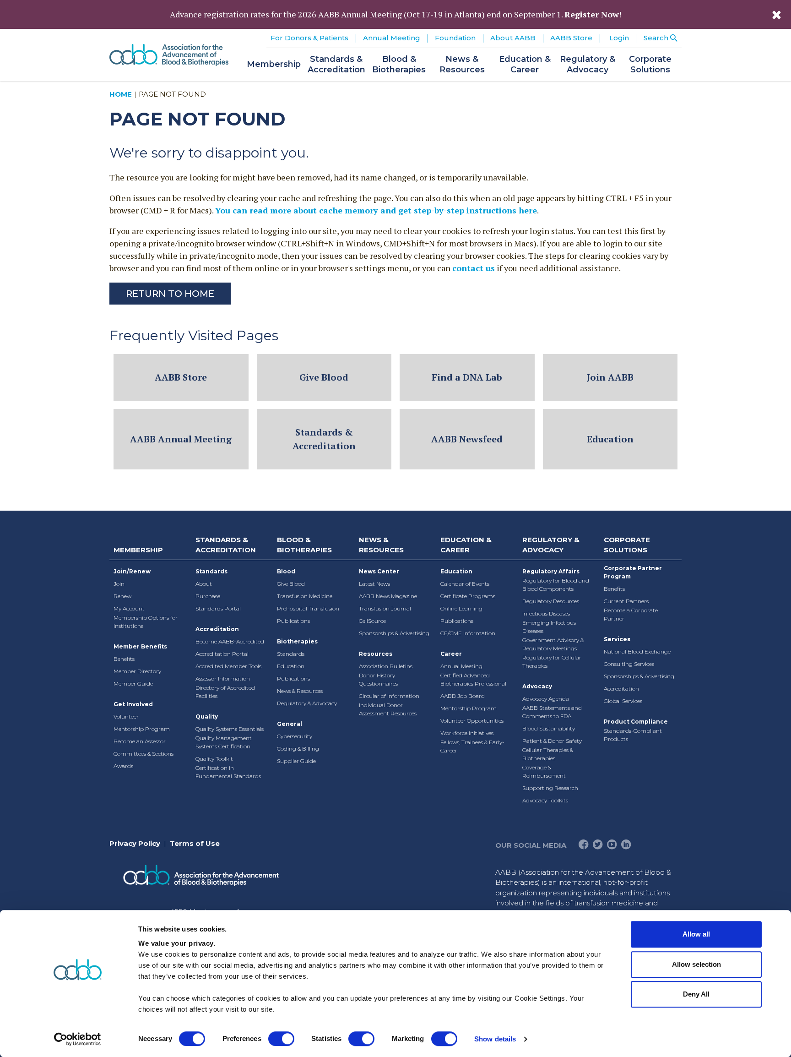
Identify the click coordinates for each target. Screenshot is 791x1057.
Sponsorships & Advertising (394, 633)
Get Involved (133, 704)
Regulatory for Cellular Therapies (551, 661)
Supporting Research (550, 788)
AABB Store (181, 377)
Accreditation (217, 629)
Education (610, 439)
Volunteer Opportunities (472, 720)
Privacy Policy (134, 843)
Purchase (207, 596)
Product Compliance (636, 721)
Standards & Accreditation (324, 439)
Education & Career (466, 545)
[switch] (281, 1038)
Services (617, 639)
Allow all (696, 934)
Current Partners (626, 601)
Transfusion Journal (385, 608)
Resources (375, 653)
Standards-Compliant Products (633, 734)
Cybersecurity (294, 736)
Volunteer (126, 716)
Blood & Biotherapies (304, 545)
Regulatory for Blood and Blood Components (555, 584)
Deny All (696, 994)
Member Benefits (140, 646)
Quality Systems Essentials (229, 728)
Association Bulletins (385, 666)
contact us (473, 267)
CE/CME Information (467, 633)
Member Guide (133, 683)
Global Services (623, 700)
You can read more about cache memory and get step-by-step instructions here (376, 210)
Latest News (374, 583)
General (289, 723)
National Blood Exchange (637, 651)
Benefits (124, 658)
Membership (138, 549)
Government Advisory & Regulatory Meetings (553, 644)
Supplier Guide (296, 760)
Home (120, 94)
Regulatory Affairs (551, 571)
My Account (129, 608)
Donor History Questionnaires (378, 679)
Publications (293, 620)
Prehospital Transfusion (308, 608)
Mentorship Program (142, 728)
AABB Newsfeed (467, 439)
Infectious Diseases (546, 613)
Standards (211, 571)
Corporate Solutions (627, 545)
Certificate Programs (467, 596)
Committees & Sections (143, 753)
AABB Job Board (462, 695)
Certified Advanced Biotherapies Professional (473, 679)
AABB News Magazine (388, 596)
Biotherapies (297, 641)
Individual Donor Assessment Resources (388, 709)
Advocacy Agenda (545, 698)
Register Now (591, 14)
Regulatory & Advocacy (307, 703)
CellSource (372, 620)
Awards (123, 766)
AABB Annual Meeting (181, 439)
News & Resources (300, 690)
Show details (495, 1039)
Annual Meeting (461, 666)
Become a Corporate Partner (631, 614)
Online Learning (461, 608)
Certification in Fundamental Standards (228, 771)
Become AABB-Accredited (229, 641)
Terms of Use (195, 843)
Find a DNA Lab (467, 377)
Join (119, 583)
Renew (122, 596)
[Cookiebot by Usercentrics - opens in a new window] (78, 1039)
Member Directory (137, 671)
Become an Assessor (140, 741)
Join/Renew (132, 571)
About (203, 583)
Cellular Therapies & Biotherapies (547, 754)
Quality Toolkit (214, 758)
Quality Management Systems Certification (223, 742)
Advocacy (537, 686)
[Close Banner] (776, 14)
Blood (286, 571)
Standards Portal (218, 608)
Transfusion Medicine (304, 596)
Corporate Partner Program (633, 572)
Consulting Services (629, 663)
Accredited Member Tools (228, 666)
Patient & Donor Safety (552, 740)
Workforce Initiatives (466, 733)
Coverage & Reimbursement (544, 771)
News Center (379, 571)
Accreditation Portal (222, 653)
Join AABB (610, 377)
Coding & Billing (298, 748)
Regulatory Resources (550, 601)
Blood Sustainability (548, 728)
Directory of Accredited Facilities (225, 691)
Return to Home (170, 293)
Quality (206, 716)
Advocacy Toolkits (545, 800)
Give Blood (323, 377)
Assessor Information (222, 678)
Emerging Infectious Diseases (549, 626)
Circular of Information (389, 695)
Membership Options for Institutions (146, 621)
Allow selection (696, 964)
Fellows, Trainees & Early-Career (472, 746)
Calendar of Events (464, 583)
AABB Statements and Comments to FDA (552, 711)
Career (451, 653)
